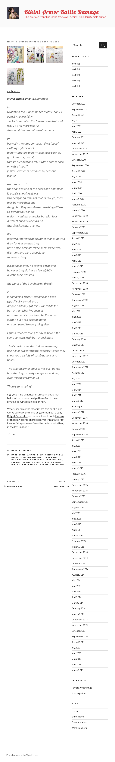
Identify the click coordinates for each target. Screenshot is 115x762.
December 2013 (80, 619)
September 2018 (80, 300)
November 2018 (80, 288)
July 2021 (76, 120)
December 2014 (80, 552)
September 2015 (80, 502)
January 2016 (78, 479)
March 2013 (77, 670)
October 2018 (78, 294)
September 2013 (80, 636)
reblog (16, 465)
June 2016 (76, 451)
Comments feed (80, 722)
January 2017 (78, 412)
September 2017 (80, 367)
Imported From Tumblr (44, 42)
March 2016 (77, 468)
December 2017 (80, 350)
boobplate (37, 460)
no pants (38, 462)
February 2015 (79, 541)
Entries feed (78, 716)
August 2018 (78, 305)
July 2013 (76, 647)
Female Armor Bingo (82, 687)
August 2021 (78, 115)
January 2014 (78, 614)
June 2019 (76, 249)
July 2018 (76, 311)
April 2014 (76, 597)
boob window (20, 460)
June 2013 (76, 653)
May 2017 (76, 389)
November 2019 (80, 221)
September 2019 (80, 232)
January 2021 (78, 143)
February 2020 (79, 204)
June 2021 (76, 126)
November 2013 (80, 625)
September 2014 (80, 569)
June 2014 (76, 586)
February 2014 (79, 608)
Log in (75, 711)
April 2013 (76, 664)
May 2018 (76, 322)
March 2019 (77, 266)
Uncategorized (21, 451)
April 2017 (76, 395)
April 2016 (76, 462)
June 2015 (76, 518)
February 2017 (79, 406)
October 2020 (79, 160)
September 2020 (80, 165)
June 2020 (77, 182)
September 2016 (80, 434)
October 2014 (78, 563)
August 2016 (78, 440)
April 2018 (76, 328)
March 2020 (78, 199)
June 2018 (76, 317)
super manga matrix (35, 465)
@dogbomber (47, 412)
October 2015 (78, 496)
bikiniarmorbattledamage (40, 457)
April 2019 (76, 260)
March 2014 (77, 603)
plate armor (53, 462)
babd (14, 455)
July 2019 (76, 244)
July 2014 (76, 580)
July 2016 (76, 446)
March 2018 (77, 333)
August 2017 (78, 373)
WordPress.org (79, 728)
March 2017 (77, 401)
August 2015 (78, 507)
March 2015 (77, 535)
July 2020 (76, 176)
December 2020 (80, 148)
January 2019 (78, 277)
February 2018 (79, 339)
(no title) (76, 63)
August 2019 (78, 238)
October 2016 (78, 429)
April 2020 (77, 193)
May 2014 (76, 591)
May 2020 (77, 188)
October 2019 (78, 227)
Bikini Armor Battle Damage (61, 12)
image (27, 462)
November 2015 (80, 490)
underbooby (51, 423)
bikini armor (27, 455)
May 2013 (76, 659)
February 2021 (79, 137)
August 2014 (78, 574)
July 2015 (76, 513)
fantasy (16, 462)
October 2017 (78, 361)
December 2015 (80, 485)
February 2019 (79, 272)
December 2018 (80, 283)
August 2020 (78, 171)
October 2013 (78, 631)
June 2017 (76, 384)
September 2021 (80, 109)
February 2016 (79, 474)
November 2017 (80, 356)
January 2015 (78, 546)
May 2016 (76, 457)
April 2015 (76, 530)
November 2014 (80, 558)
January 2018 (78, 345)
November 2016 (80, 423)
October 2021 (78, 103)
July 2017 (76, 378)
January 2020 (78, 210)
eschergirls (13, 91)
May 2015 (76, 524)
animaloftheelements (20, 98)
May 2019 (76, 255)
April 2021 (76, 131)
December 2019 (80, 216)
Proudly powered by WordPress (22, 755)
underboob (57, 465)
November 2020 (80, 154)
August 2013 (78, 642)
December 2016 (80, 417)
